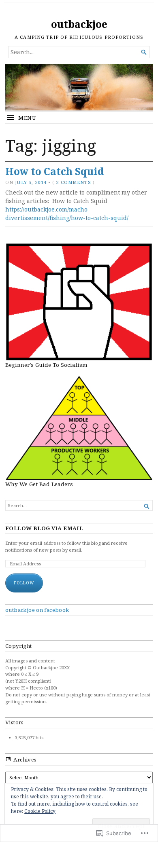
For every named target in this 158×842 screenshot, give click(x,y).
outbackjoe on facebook (37, 610)
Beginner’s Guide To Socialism (46, 364)
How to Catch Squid (54, 171)
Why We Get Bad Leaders (39, 484)
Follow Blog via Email (44, 528)
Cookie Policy (40, 811)
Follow (24, 583)
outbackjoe (79, 24)
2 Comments (73, 182)
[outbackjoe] (79, 87)
